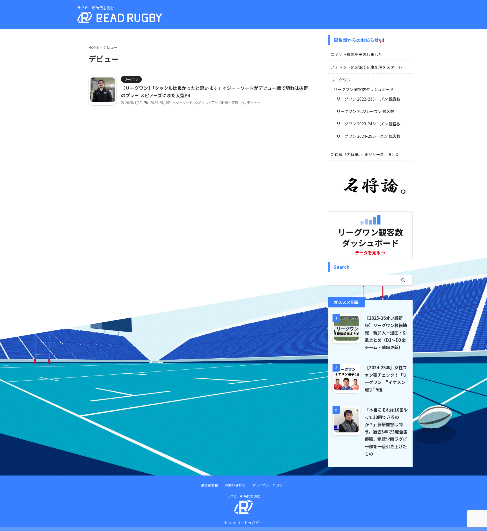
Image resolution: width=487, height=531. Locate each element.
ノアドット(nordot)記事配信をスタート (366, 67)
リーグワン (341, 80)
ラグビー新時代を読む (243, 496)
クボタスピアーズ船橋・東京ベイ (220, 102)
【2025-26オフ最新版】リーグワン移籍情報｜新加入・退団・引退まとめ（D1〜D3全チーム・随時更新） (386, 332)
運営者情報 (209, 485)
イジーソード (182, 102)
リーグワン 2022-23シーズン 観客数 (368, 99)
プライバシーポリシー (269, 485)
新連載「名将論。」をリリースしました (365, 154)
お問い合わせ (235, 485)
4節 (168, 102)
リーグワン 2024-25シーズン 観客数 (368, 136)
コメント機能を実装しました (356, 54)
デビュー (253, 102)
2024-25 (156, 102)
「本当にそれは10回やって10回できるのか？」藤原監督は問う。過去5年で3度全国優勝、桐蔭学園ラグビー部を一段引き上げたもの (386, 431)
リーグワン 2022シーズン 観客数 (365, 111)
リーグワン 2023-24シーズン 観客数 (368, 123)
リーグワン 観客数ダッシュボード (364, 89)
